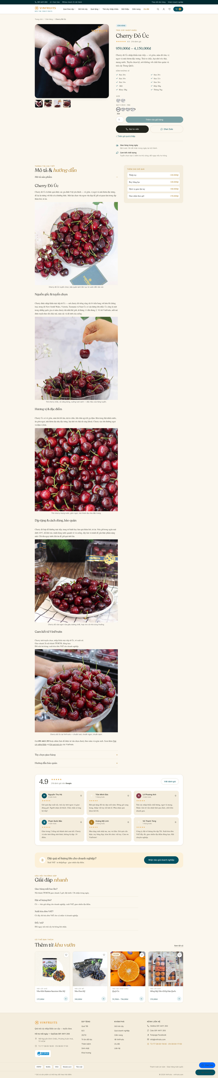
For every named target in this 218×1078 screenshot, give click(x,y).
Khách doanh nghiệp (175, 2)
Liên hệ (117, 1048)
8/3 (82, 1031)
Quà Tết (84, 1026)
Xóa (118, 113)
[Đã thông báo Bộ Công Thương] (43, 1053)
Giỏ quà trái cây (55, 744)
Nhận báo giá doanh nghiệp (161, 860)
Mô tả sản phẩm (76, 177)
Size (118, 96)
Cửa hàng (49, 19)
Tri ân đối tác (86, 1039)
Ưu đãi (146, 9)
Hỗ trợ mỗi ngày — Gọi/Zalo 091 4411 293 (52, 1034)
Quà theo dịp (69, 9)
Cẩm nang (136, 9)
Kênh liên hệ (153, 1022)
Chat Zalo (56, 2)
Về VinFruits (119, 1039)
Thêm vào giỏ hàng (154, 119)
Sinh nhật (85, 1048)
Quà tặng (95, 9)
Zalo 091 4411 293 (158, 1030)
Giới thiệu (125, 9)
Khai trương (86, 1053)
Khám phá (119, 1022)
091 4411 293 (42, 2)
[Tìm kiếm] (157, 9)
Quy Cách (121, 105)
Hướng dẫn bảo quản (76, 763)
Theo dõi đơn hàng (159, 2)
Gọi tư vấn (134, 129)
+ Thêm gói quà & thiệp (125, 136)
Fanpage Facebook (158, 1035)
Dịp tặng (85, 1022)
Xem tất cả (178, 946)
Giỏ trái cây (83, 9)
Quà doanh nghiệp (122, 1031)
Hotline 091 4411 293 (159, 1026)
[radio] (118, 100)
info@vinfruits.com (158, 1039)
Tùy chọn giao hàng (76, 754)
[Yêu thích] (169, 9)
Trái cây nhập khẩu (110, 9)
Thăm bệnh (86, 1044)
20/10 (83, 1035)
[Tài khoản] (163, 9)
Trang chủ (39, 19)
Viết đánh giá (170, 781)
